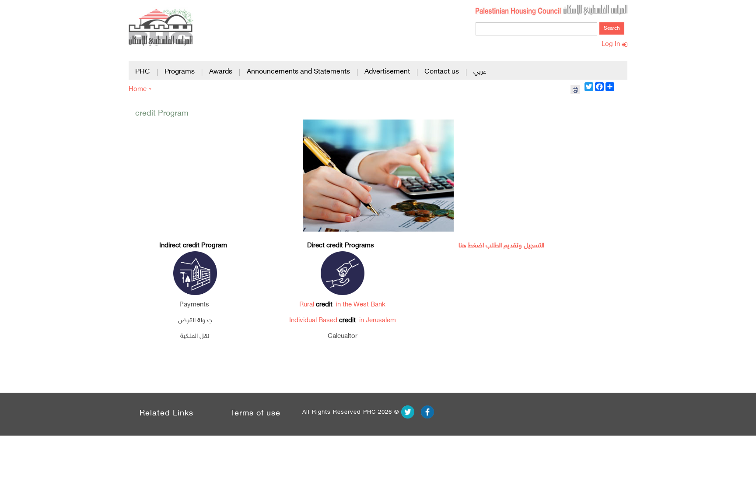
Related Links (166, 414)
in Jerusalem (376, 320)
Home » (140, 89)
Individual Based (314, 320)
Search (612, 28)
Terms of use (255, 414)
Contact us (441, 72)
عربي (479, 72)
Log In (612, 44)
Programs (179, 72)
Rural (307, 305)
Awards (220, 72)
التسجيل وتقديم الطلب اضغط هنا (501, 246)
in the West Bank (359, 305)
